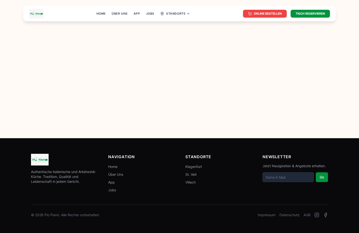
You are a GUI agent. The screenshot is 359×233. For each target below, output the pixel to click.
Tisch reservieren (310, 13)
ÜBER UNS (120, 13)
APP (137, 13)
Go (322, 177)
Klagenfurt (193, 167)
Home (112, 167)
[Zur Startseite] (36, 14)
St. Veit (191, 174)
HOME (101, 13)
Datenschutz (289, 215)
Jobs (112, 190)
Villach (190, 182)
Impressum (266, 215)
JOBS (150, 13)
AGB (307, 215)
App (111, 182)
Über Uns (115, 174)
